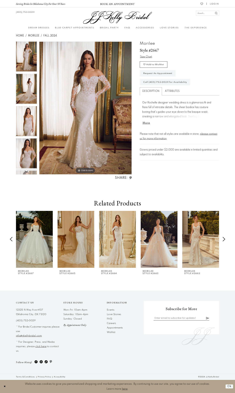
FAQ (109, 319)
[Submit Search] (216, 13)
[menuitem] (40, 3)
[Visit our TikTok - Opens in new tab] (46, 361)
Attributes (172, 91)
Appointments (115, 328)
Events (110, 310)
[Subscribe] (207, 318)
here (125, 389)
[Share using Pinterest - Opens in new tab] (130, 177)
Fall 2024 (50, 36)
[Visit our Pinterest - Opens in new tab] (51, 361)
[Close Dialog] (5, 386)
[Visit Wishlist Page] (202, 3)
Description (150, 91)
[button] (214, 3)
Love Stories (114, 314)
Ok (229, 386)
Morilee (33, 36)
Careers (111, 323)
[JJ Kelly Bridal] (117, 17)
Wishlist (111, 332)
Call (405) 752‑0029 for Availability (165, 82)
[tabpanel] (26, 58)
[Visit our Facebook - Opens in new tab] (36, 361)
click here (40, 346)
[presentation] (34, 239)
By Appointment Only (74, 325)
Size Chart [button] (146, 57)
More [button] (146, 123)
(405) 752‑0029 (26, 321)
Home (20, 36)
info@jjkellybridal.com (29, 336)
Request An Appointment (157, 73)
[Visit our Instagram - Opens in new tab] (41, 361)
